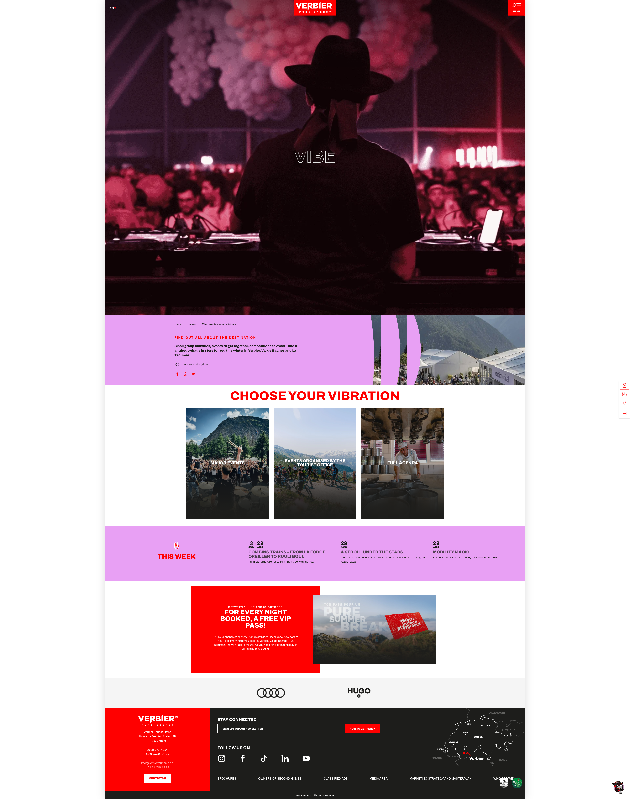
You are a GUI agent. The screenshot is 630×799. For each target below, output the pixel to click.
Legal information (303, 795)
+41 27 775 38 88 (157, 767)
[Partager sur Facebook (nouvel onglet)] (177, 374)
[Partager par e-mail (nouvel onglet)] (193, 374)
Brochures (226, 778)
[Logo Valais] (504, 783)
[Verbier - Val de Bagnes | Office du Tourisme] (315, 8)
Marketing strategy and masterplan (441, 778)
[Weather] (624, 402)
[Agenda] (624, 412)
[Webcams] (624, 385)
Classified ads (336, 778)
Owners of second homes (280, 778)
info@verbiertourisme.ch (157, 763)
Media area (379, 778)
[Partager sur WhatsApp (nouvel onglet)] (185, 374)
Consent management (324, 795)
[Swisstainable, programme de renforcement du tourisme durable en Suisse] (517, 783)
